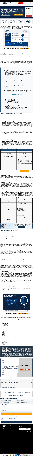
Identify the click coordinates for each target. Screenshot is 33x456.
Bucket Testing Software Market (5, 402)
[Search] (29, 0)
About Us (3, 435)
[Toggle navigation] (29, 3)
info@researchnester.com (20, 447)
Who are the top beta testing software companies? (8, 387)
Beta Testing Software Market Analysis (24, 392)
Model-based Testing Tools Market (22, 402)
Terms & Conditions (5, 442)
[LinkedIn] (14, 418)
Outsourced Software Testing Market (6, 400)
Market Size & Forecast (4, 410)
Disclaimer (3, 440)
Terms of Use (4, 438)
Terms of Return (4, 439)
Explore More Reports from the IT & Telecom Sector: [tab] (8, 398)
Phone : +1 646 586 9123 (20, 446)
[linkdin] (29, 425)
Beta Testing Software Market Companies (16, 395)
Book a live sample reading (22, 421)
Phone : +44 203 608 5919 (20, 440)
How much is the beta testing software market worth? (8, 380)
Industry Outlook (4, 406)
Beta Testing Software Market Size (8, 392)
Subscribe (28, 431)
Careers (10, 0)
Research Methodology (6, 14)
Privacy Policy (4, 441)
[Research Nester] (7, 3)
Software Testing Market (20, 400)
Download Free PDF (19, 14)
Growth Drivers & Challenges (5, 409)
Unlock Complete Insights (17, 94)
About (4, 0)
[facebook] (28, 425)
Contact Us (7, 0)
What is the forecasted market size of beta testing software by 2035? (11, 382)
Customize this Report (21, 227)
